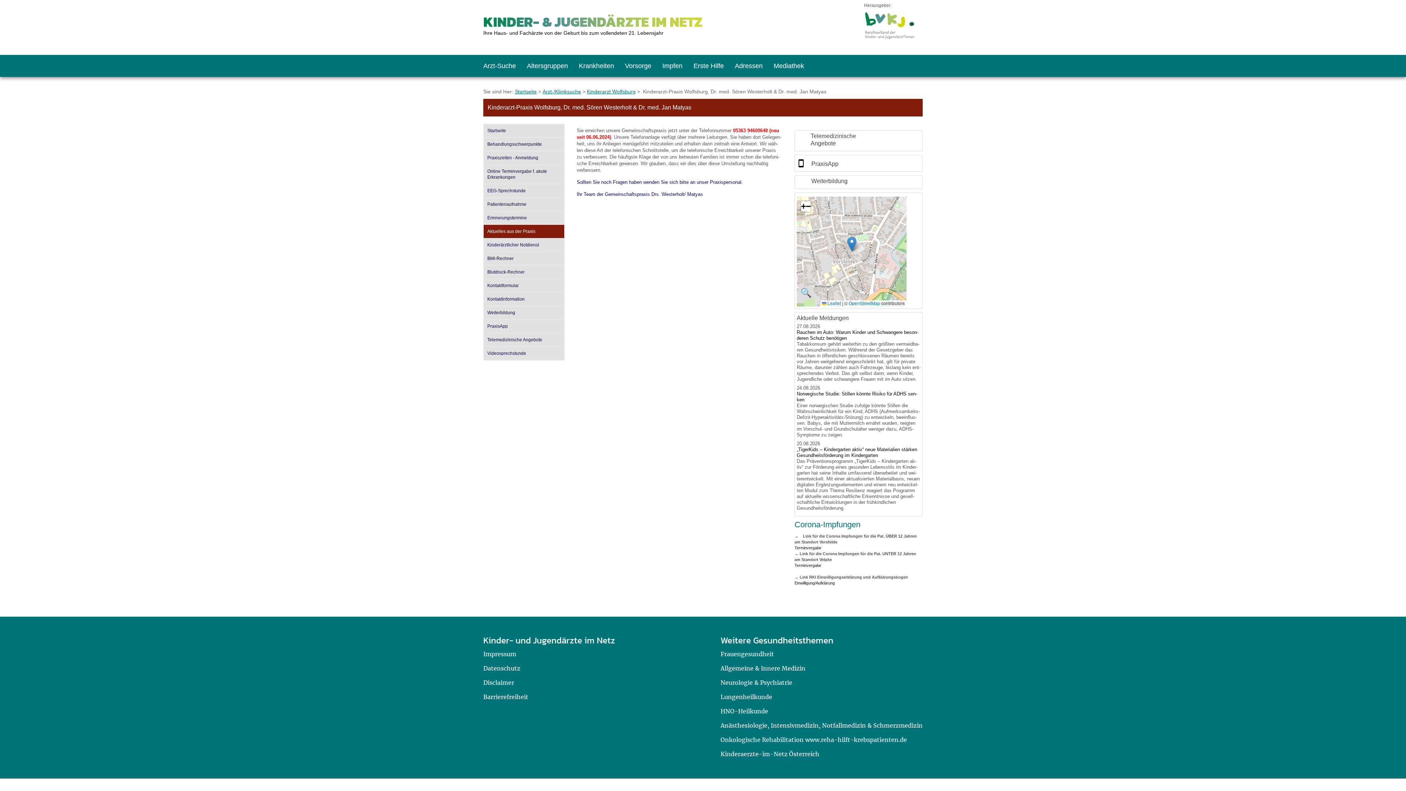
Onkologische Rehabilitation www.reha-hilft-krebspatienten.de (814, 739)
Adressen (749, 66)
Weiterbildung (501, 312)
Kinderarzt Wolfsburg (611, 91)
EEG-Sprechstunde (506, 190)
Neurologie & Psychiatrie (756, 682)
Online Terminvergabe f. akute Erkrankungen (517, 174)
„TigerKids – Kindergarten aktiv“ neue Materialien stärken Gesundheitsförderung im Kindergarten (857, 452)
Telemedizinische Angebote (514, 339)
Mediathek (789, 66)
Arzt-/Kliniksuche (562, 91)
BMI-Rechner (500, 258)
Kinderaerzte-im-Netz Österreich (770, 754)
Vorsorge (638, 66)
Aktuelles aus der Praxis (511, 231)
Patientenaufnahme (507, 204)
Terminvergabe (808, 548)
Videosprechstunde (506, 353)
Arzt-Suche (499, 66)
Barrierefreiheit (505, 697)
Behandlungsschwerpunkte (514, 144)
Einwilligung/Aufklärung (815, 583)
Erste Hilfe (708, 66)
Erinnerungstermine (507, 217)
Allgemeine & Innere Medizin (763, 668)
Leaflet (833, 303)
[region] (859, 140)
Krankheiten (596, 66)
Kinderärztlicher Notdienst (513, 245)
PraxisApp (497, 326)
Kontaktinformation (506, 299)
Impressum (499, 654)
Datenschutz (501, 668)
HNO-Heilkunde (744, 711)
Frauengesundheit (747, 654)
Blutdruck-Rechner (506, 272)
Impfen (672, 66)
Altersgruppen (547, 66)
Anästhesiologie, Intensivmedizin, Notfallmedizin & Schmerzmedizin (822, 725)
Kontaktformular (503, 285)
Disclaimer (498, 682)
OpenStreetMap (864, 303)
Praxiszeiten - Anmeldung (512, 157)
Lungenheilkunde (746, 697)
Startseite (526, 91)
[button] (851, 244)
